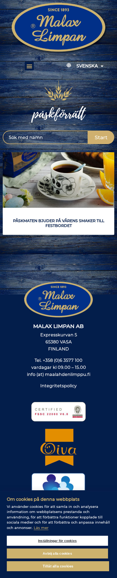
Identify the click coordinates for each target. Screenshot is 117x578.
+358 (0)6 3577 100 (62, 360)
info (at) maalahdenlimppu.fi (58, 374)
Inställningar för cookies (57, 541)
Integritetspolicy (58, 385)
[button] (29, 65)
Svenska (87, 66)
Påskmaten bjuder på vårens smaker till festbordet (58, 223)
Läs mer (41, 527)
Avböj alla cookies (57, 554)
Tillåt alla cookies (58, 566)
